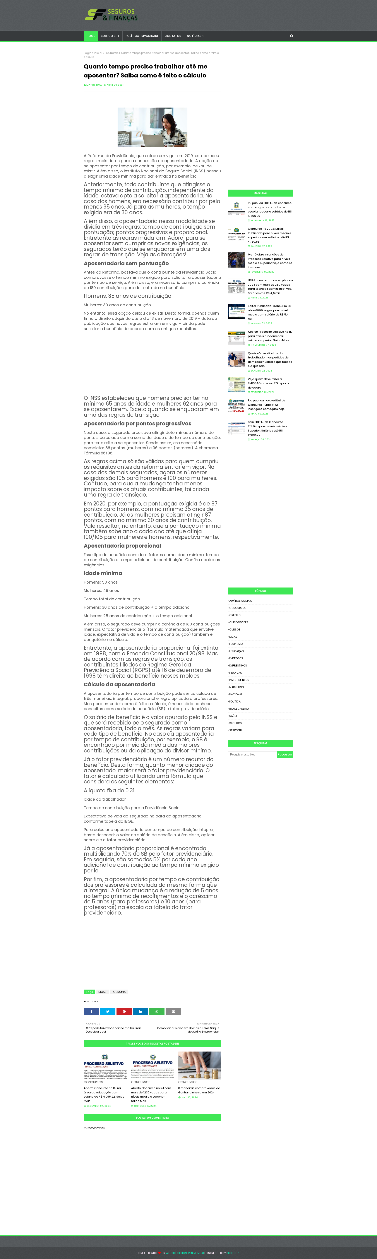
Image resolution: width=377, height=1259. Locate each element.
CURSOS (234, 629)
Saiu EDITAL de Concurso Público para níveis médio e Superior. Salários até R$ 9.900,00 (267, 428)
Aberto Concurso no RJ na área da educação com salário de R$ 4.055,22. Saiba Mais (104, 1094)
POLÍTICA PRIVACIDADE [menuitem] (142, 36)
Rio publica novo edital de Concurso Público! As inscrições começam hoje (266, 404)
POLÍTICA (235, 701)
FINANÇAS (235, 673)
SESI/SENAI (236, 730)
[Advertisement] (152, 361)
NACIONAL (235, 694)
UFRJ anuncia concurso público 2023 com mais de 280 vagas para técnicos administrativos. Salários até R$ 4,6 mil (270, 286)
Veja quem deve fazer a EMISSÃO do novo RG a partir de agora (268, 383)
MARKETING (236, 687)
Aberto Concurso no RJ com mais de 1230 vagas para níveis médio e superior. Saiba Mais (151, 1094)
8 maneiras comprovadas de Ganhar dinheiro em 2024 (199, 1090)
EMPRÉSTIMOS (238, 665)
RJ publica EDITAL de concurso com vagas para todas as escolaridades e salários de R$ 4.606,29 (270, 209)
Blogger (232, 1253)
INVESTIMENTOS (239, 680)
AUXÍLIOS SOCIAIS (240, 601)
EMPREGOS (236, 658)
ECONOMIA (111, 53)
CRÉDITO (234, 615)
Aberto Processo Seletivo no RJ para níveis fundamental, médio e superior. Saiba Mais (270, 336)
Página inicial (93, 53)
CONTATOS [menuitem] (173, 36)
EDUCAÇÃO (236, 651)
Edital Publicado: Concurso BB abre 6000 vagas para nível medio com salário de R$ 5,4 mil (269, 312)
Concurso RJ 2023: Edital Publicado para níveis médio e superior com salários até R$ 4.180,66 (269, 235)
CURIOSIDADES (238, 622)
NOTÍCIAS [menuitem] (194, 36)
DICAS (102, 992)
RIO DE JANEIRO (239, 709)
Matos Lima (94, 85)
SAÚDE (233, 716)
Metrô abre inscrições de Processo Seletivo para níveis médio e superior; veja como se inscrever (270, 260)
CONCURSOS (237, 608)
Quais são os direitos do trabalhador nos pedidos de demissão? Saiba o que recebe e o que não (270, 359)
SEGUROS (235, 723)
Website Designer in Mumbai (185, 1253)
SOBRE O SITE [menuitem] (110, 36)
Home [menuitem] (91, 36)
